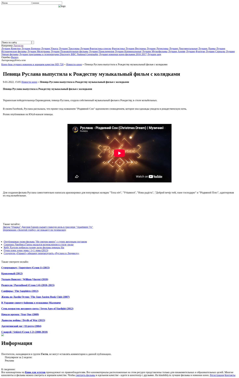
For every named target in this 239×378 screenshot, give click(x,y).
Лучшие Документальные (183, 48)
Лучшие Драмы (207, 48)
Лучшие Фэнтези (195, 51)
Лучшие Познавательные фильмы (69, 51)
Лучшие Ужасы (49, 48)
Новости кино (29, 82)
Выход (14, 57)
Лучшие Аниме (176, 51)
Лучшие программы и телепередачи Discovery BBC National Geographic (58, 54)
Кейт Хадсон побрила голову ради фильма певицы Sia (34, 247)
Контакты (230, 375)
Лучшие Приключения (101, 51)
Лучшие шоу (154, 54)
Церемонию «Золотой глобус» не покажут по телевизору (34, 230)
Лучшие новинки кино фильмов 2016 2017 (123, 54)
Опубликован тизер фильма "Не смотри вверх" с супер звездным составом (45, 241)
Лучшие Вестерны (136, 48)
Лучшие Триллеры (69, 48)
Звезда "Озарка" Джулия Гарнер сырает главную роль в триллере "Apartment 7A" (48, 227)
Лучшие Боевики (30, 48)
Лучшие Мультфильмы (154, 51)
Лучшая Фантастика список (95, 48)
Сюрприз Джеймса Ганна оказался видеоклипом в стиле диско (38, 244)
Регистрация (217, 375)
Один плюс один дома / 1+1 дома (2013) (26, 250)
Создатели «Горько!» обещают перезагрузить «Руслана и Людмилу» (41, 253)
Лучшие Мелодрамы (38, 51)
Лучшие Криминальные (128, 51)
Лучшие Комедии (11, 48)
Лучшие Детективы (157, 48)
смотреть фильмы (85, 375)
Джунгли (18, 45)
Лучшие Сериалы (215, 51)
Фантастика (118, 48)
